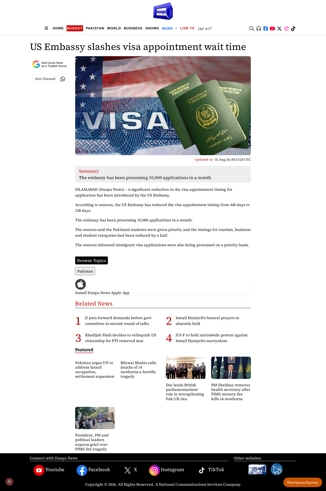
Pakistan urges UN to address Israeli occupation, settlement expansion (94, 369)
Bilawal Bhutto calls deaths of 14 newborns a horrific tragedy (138, 369)
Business (133, 28)
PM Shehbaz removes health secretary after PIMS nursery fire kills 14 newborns (230, 391)
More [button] (168, 28)
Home (58, 28)
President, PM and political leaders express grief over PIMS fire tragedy (92, 442)
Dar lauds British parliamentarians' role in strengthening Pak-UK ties (185, 391)
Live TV (187, 28)
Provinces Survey (302, 482)
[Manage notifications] (9, 482)
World (114, 28)
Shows (152, 28)
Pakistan (95, 28)
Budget (75, 28)
